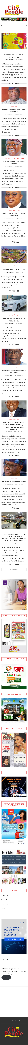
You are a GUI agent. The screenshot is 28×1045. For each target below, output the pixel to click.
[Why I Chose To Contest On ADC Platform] (14, 199)
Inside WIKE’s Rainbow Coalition (14, 482)
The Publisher (6, 900)
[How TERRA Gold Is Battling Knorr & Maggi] (14, 41)
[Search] (26, 26)
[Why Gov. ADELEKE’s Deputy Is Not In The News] (14, 95)
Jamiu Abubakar (10, 218)
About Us (4, 895)
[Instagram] (16, 1020)
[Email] (19, 1020)
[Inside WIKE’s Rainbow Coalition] (14, 467)
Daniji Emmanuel (10, 272)
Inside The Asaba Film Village (14, 270)
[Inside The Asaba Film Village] (14, 254)
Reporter (10, 431)
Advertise (4, 904)
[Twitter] (12, 1020)
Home (3, 909)
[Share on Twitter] (14, 83)
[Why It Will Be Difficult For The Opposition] (14, 357)
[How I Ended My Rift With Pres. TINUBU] (14, 147)
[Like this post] (10, 83)
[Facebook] (9, 1020)
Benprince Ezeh (10, 59)
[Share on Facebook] (12, 83)
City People (10, 114)
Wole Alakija (10, 484)
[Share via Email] (18, 83)
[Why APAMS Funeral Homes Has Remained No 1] (14, 303)
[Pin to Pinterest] (16, 83)
